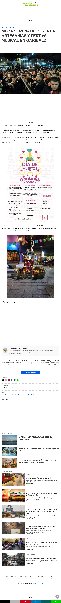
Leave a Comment (31, 372)
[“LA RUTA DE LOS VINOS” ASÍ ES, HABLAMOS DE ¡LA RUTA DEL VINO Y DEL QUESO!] (9, 463)
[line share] (18, 380)
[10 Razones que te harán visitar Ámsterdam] (13, 559)
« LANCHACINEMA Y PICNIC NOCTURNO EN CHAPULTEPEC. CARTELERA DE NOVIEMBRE (14, 363)
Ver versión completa (38, 583)
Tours (8, 9)
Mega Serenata (22, 395)
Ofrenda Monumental (33, 395)
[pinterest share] (9, 380)
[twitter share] (3, 380)
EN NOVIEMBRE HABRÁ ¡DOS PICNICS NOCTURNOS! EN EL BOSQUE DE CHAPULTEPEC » (47, 363)
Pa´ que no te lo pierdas (8, 27)
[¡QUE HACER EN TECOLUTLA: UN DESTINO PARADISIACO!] (9, 440)
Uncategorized (30, 554)
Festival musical (6, 395)
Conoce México (15, 9)
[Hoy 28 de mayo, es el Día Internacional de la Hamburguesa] (13, 495)
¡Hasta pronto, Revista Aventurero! (38, 478)
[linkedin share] (12, 380)
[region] (30, 16)
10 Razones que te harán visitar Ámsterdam (41, 558)
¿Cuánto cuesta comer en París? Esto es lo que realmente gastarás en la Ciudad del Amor (41, 511)
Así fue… (28, 474)
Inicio (3, 9)
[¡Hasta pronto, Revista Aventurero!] (13, 479)
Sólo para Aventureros (27, 9)
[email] (15, 601)
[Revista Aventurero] (30, 3)
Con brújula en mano (32, 505)
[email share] (6, 380)
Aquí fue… (46, 9)
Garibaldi (14, 395)
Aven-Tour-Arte (38, 9)
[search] (58, 4)
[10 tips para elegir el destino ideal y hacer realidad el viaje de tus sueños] (13, 528)
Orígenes (29, 538)
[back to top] (57, 597)
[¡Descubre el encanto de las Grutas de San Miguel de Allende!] (9, 451)
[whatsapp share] (15, 380)
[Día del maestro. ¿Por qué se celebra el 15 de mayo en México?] (13, 544)
